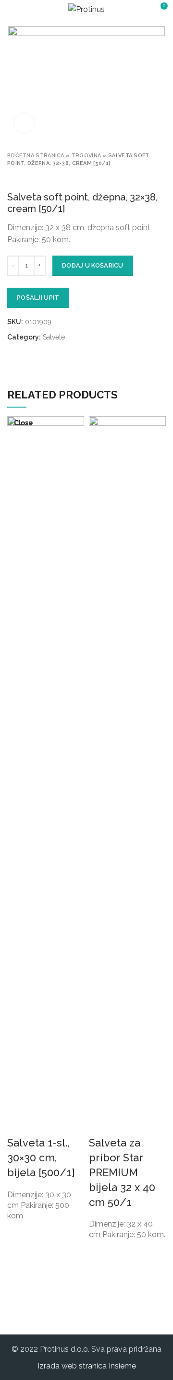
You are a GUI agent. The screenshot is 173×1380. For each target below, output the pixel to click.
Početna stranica (35, 155)
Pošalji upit (38, 297)
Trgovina (86, 155)
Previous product (12, 177)
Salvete (54, 337)
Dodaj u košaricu (93, 265)
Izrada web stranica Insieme (86, 1365)
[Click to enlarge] (24, 123)
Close (23, 423)
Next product (31, 177)
